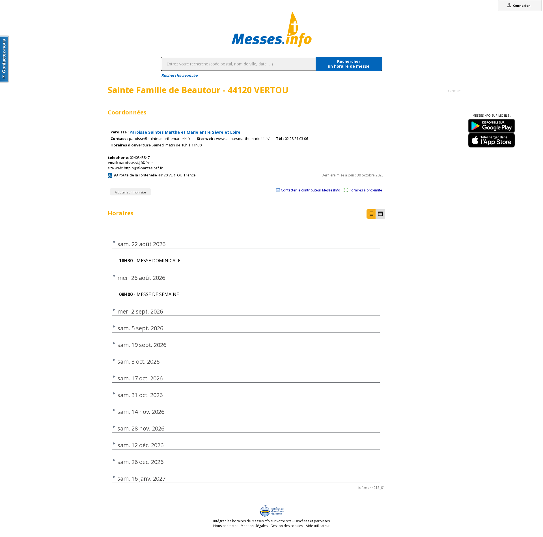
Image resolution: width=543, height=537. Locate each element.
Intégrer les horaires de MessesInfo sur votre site (252, 521)
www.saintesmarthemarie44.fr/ (243, 138)
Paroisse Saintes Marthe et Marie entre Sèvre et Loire (185, 132)
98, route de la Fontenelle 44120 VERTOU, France (155, 175)
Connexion (522, 5)
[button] (371, 214)
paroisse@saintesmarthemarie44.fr (159, 138)
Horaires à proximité (365, 190)
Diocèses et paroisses (312, 521)
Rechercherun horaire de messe (349, 64)
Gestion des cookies (286, 525)
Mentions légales (254, 525)
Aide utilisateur (318, 525)
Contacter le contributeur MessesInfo (310, 190)
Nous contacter (225, 525)
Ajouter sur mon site (130, 192)
